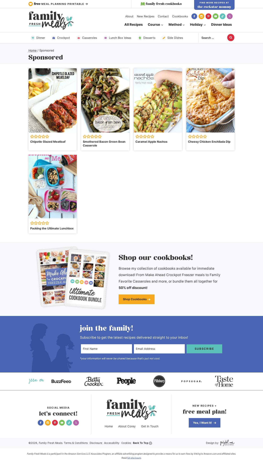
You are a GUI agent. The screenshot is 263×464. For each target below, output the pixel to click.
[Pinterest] (208, 16)
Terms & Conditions (76, 442)
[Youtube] (215, 16)
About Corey (127, 426)
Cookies (126, 442)
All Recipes (133, 25)
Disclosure (96, 442)
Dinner (40, 38)
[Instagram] (201, 16)
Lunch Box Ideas (120, 38)
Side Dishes (175, 38)
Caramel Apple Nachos (151, 141)
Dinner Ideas (221, 25)
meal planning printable (59, 4)
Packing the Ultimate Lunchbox (52, 228)
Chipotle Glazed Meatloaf (47, 141)
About (129, 16)
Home (109, 426)
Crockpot (63, 38)
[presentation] (52, 100)
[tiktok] (222, 16)
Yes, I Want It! (203, 422)
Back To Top (140, 442)
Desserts (149, 38)
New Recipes (145, 16)
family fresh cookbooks (164, 4)
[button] (32, 136)
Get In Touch (149, 426)
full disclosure (134, 457)
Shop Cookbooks (135, 299)
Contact (163, 16)
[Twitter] (230, 16)
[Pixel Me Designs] (226, 443)
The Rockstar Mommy (214, 7)
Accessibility (112, 442)
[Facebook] (194, 16)
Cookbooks (180, 16)
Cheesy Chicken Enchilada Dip (209, 141)
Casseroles (89, 38)
